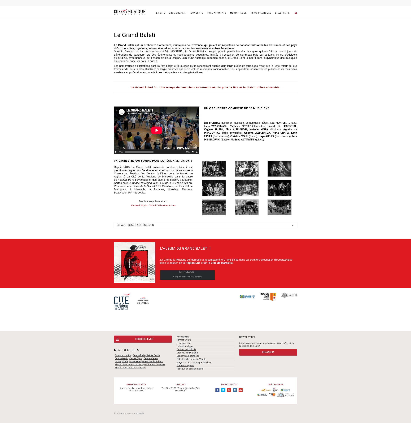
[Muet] (193, 152)
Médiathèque (238, 13)
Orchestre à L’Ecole (186, 349)
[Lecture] (116, 152)
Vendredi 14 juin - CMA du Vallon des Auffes (153, 205)
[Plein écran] (197, 152)
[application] (156, 130)
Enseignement (178, 13)
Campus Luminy (123, 355)
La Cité (160, 13)
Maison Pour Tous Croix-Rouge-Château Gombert (140, 364)
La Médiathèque (185, 346)
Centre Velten (151, 358)
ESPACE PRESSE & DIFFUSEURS (135, 224)
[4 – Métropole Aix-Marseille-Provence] (262, 395)
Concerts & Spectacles (188, 356)
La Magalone (121, 361)
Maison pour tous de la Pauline (130, 367)
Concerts (197, 13)
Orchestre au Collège (187, 353)
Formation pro (216, 13)
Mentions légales (185, 365)
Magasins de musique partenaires (194, 362)
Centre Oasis (121, 358)
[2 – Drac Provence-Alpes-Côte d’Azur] (276, 390)
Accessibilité (183, 337)
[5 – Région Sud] (272, 395)
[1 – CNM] (266, 390)
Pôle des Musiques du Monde (191, 359)
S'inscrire (268, 352)
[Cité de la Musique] (129, 12)
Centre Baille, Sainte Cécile (146, 355)
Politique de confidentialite (190, 369)
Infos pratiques (261, 13)
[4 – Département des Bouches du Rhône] (285, 390)
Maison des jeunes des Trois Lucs (146, 361)
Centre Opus (135, 358)
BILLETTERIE (282, 13)
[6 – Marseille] (285, 395)
